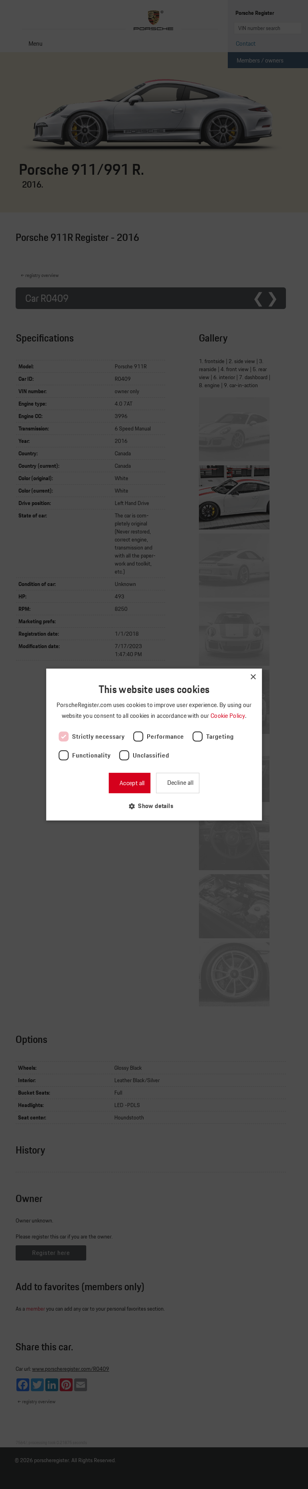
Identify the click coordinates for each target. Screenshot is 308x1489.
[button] (154, 805)
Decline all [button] (179, 783)
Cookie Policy (228, 716)
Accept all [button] (131, 783)
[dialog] (154, 745)
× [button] (253, 677)
